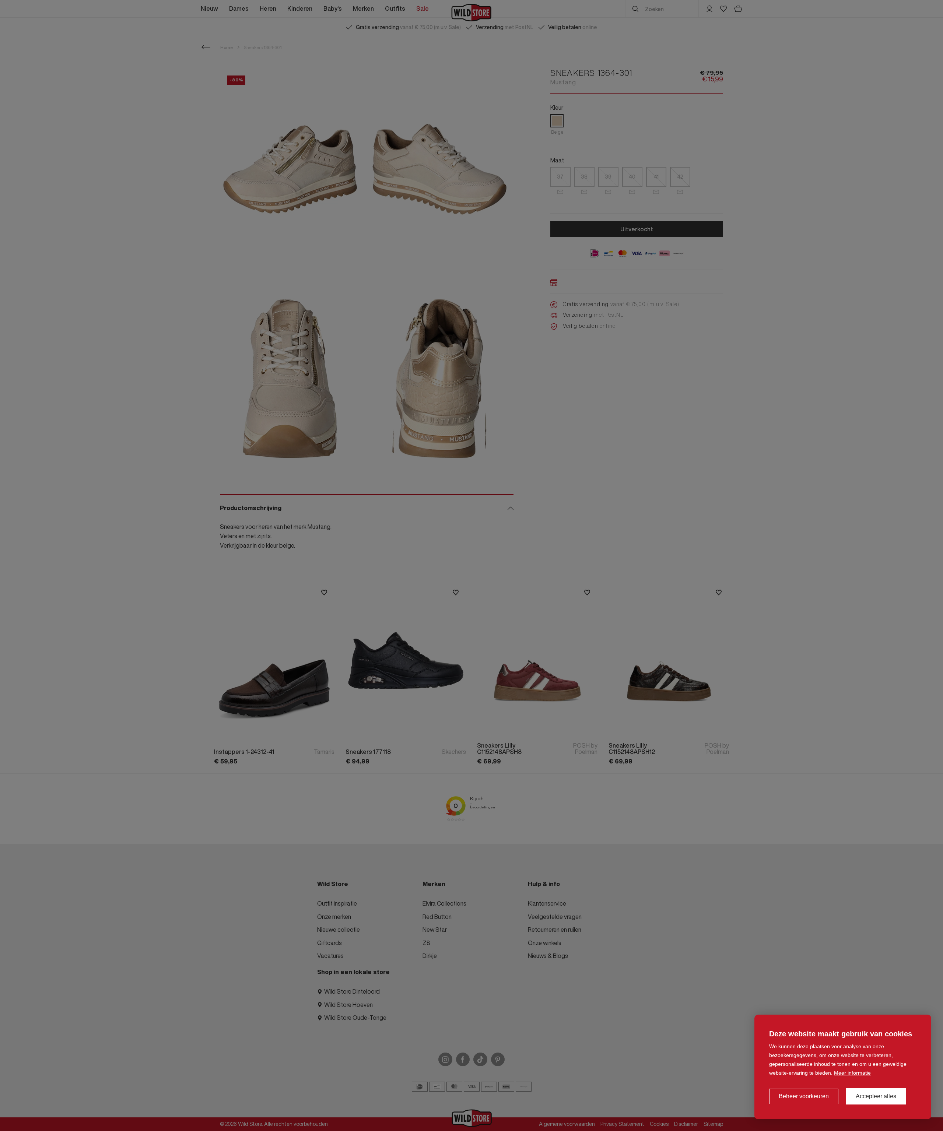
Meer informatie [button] (852, 1073)
